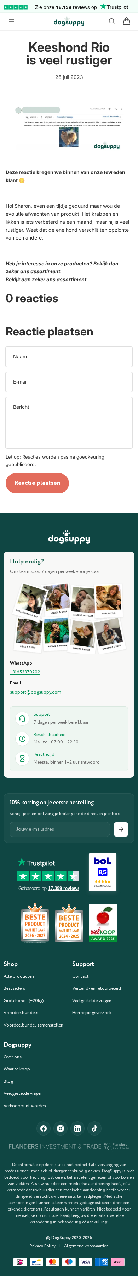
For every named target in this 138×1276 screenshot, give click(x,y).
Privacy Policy (43, 1246)
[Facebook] (43, 1128)
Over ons (13, 1057)
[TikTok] (94, 1128)
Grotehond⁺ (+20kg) (24, 1001)
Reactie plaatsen (37, 483)
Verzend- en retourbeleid (96, 988)
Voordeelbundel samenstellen (33, 1025)
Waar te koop (17, 1069)
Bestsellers (14, 988)
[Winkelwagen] (126, 21)
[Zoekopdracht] (111, 21)
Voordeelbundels (21, 1013)
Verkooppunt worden (25, 1106)
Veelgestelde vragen (91, 1001)
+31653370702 (25, 672)
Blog (8, 1081)
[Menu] (11, 21)
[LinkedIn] (77, 1128)
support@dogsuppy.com (35, 692)
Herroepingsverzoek (91, 1013)
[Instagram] (60, 1128)
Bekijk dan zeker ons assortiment (46, 279)
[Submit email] (121, 829)
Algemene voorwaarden (86, 1246)
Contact (80, 976)
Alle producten (19, 976)
